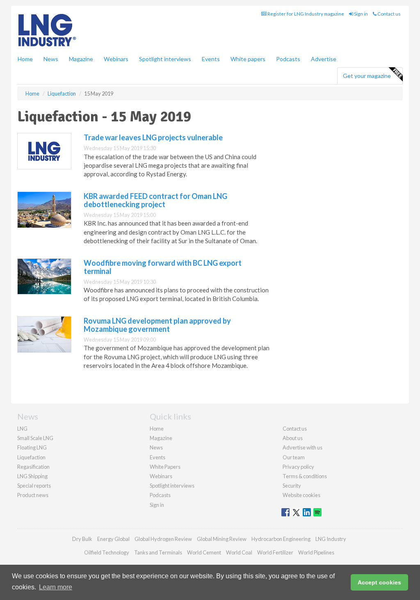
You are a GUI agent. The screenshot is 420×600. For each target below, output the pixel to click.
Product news (32, 495)
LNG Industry (330, 539)
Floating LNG (32, 447)
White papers (248, 58)
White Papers (165, 466)
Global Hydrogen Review (163, 539)
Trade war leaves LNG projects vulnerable (153, 137)
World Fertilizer (275, 552)
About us (293, 438)
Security (292, 485)
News (156, 447)
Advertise (323, 58)
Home (25, 58)
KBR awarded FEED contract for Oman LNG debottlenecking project (155, 200)
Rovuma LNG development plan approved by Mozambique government (157, 324)
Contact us (389, 13)
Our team (294, 457)
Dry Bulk (82, 539)
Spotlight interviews (165, 58)
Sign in (360, 13)
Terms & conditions (305, 476)
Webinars (116, 58)
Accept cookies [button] (379, 582)
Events (211, 58)
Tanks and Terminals (158, 552)
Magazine (81, 58)
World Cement (204, 552)
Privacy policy (298, 466)
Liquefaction (31, 457)
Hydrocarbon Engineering (280, 539)
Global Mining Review (222, 539)
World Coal (239, 552)
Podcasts (288, 58)
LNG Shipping (32, 476)
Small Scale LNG (35, 438)
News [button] (50, 58)
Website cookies (301, 495)
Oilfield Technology (106, 552)
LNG (22, 428)
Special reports (34, 485)
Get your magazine (367, 75)
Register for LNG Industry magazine (305, 13)
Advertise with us (302, 447)
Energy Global (113, 539)
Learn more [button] (55, 587)
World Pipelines (316, 552)
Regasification (33, 466)
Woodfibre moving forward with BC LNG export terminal (163, 267)
